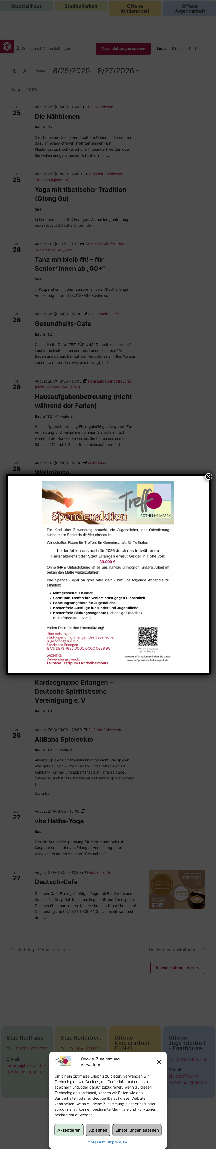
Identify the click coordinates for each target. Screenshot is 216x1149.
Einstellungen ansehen (137, 1130)
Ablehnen (98, 1130)
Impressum (95, 1142)
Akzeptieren (69, 1130)
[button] (159, 1062)
